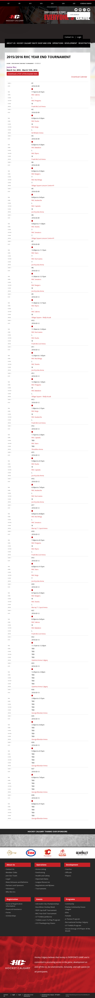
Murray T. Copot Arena (39, 528)
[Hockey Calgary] (15, 25)
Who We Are (10, 892)
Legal (8, 879)
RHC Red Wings (37, 180)
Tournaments (41, 888)
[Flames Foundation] (25, 852)
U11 (30, 3)
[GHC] (81, 852)
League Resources (43, 882)
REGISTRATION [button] (85, 43)
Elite (67, 912)
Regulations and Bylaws (45, 885)
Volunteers (10, 888)
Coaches (68, 869)
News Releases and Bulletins (17, 882)
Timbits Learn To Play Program (48, 920)
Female (68, 916)
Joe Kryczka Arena (38, 212)
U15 (52, 3)
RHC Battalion (36, 148)
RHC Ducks (35, 121)
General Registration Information (14, 905)
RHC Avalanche (37, 200)
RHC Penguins (36, 101)
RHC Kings (35, 127)
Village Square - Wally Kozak (41, 317)
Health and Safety (43, 876)
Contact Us (69, 37)
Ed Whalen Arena (37, 133)
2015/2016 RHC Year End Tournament (23, 63)
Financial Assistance (14, 909)
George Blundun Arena (39, 713)
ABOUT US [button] (11, 43)
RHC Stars (35, 253)
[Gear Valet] (59, 852)
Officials (68, 872)
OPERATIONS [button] (57, 43)
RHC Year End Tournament (46, 913)
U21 (74, 3)
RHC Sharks (36, 227)
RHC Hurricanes (37, 259)
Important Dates (42, 879)
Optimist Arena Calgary (40, 660)
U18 (63, 3)
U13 (41, 3)
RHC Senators (36, 232)
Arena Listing (41, 869)
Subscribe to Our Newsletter (28, 995)
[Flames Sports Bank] (40, 852)
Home (8, 63)
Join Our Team (11, 876)
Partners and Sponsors (15, 885)
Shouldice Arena (37, 449)
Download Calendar (79, 77)
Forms (8, 912)
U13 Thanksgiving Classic (45, 923)
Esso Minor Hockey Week (45, 907)
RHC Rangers (36, 174)
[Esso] (8, 852)
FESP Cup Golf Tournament (46, 910)
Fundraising (40, 872)
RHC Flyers (35, 153)
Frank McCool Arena (39, 106)
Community (69, 904)
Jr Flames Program (72, 919)
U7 (8, 3)
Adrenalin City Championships (47, 904)
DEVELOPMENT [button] (71, 43)
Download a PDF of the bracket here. (23, 74)
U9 (19, 3)
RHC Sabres (36, 95)
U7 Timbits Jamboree (44, 917)
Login (79, 37)
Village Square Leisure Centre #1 (43, 185)
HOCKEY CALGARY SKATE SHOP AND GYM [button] (34, 43)
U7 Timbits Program (73, 925)
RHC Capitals (36, 206)
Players (68, 876)
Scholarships (11, 916)
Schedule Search (85, 3)
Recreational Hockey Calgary (76, 922)
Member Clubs (11, 872)
